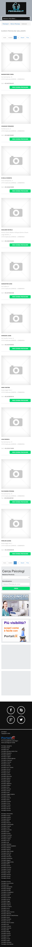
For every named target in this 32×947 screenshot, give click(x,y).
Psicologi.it (6, 24)
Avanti (22, 37)
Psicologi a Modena (6, 847)
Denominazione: (7, 581)
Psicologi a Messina (6, 913)
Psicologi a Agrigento (6, 746)
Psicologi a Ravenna (6, 928)
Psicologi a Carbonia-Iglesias (8, 758)
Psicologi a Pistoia (5, 790)
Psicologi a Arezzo (5, 815)
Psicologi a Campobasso (7, 892)
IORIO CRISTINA (5, 387)
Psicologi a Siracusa (6, 867)
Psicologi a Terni (5, 937)
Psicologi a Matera (5, 778)
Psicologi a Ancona (6, 881)
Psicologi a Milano (5, 780)
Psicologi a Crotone (6, 897)
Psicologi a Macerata (6, 776)
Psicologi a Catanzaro (6, 760)
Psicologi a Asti (5, 749)
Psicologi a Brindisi (6, 890)
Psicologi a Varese (5, 807)
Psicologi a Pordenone (6, 858)
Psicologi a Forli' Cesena (7, 767)
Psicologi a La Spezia (6, 906)
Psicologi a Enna (5, 831)
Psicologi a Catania (6, 894)
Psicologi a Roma (5, 864)
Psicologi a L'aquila (6, 838)
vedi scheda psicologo (20, 87)
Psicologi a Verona (5, 876)
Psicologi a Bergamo (6, 753)
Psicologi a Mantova (6, 844)
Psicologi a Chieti (5, 828)
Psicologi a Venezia (6, 874)
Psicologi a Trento (5, 938)
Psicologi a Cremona (6, 830)
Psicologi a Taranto (6, 801)
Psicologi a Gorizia (5, 769)
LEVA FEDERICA (5, 439)
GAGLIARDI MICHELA (7, 230)
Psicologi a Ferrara (6, 765)
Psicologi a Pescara (6, 789)
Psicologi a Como (5, 896)
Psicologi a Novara (5, 849)
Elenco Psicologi (15, 24)
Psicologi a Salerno (6, 798)
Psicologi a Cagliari (6, 756)
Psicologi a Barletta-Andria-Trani (9, 751)
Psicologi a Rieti (5, 930)
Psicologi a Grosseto (6, 837)
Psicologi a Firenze (5, 833)
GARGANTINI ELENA (6, 284)
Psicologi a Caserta (6, 826)
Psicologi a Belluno (6, 819)
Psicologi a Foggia (5, 901)
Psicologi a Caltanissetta (7, 824)
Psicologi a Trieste (5, 873)
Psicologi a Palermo (6, 853)
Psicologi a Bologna (6, 888)
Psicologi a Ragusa (5, 860)
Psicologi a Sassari (5, 865)
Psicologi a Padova (5, 785)
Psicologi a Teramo (6, 869)
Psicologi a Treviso (5, 805)
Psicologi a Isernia (5, 771)
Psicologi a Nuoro (5, 917)
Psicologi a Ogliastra (6, 783)
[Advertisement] (15, 657)
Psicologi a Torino (5, 803)
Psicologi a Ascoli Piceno (7, 883)
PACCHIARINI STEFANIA (7, 491)
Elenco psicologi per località (8, 742)
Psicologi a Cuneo (5, 764)
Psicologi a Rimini (5, 796)
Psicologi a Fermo (5, 899)
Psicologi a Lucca (5, 910)
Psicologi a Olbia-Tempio (7, 851)
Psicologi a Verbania (6, 942)
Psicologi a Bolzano (6, 755)
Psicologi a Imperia (6, 904)
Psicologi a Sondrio (6, 935)
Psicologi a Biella (5, 821)
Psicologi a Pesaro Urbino (7, 922)
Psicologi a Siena (5, 799)
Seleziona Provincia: (8, 574)
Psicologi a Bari (5, 885)
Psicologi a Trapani (6, 871)
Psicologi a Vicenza (6, 810)
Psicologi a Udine (5, 940)
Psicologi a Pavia (5, 787)
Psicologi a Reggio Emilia (7, 862)
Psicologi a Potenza (6, 926)
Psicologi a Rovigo (5, 931)
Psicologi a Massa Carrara (7, 912)
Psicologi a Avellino (6, 817)
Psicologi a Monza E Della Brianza (9, 915)
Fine (27, 37)
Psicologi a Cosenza (6, 762)
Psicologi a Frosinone (6, 835)
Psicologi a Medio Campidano (8, 846)
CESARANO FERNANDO (7, 126)
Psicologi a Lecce (5, 840)
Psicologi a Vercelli (5, 808)
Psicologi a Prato (5, 792)
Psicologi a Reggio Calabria (8, 794)
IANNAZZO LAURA (6, 335)
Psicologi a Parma (5, 921)
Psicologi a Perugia (6, 855)
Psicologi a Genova (6, 903)
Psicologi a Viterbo (5, 878)
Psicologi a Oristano (6, 919)
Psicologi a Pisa (5, 924)
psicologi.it (4, 731)
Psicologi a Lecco (5, 908)
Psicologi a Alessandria (7, 813)
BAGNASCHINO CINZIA (7, 74)
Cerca (16, 588)
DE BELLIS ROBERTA (6, 178)
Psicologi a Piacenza (6, 856)
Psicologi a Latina (5, 773)
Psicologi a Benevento (6, 887)
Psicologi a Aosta (5, 747)
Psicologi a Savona (5, 933)
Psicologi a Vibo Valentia (7, 944)
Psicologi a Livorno (5, 774)
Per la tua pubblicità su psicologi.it (9, 741)
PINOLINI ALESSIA (6, 541)
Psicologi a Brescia (6, 822)
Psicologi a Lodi (5, 842)
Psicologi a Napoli (5, 781)
